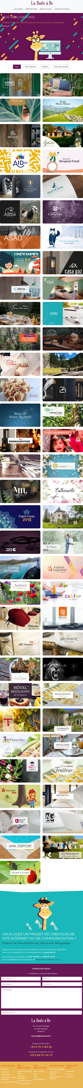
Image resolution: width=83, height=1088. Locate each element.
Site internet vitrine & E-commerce (63, 211)
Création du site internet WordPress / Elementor (20, 415)
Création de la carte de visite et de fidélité (63, 491)
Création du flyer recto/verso (20, 567)
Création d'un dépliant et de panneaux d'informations (63, 110)
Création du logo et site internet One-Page (63, 669)
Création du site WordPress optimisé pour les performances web (63, 261)
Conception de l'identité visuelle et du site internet (63, 592)
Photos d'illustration (63, 796)
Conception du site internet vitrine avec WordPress (20, 84)
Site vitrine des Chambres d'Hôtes (63, 847)
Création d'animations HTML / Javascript (20, 796)
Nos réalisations (40, 1067)
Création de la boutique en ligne (20, 720)
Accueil (4, 1069)
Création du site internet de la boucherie (20, 389)
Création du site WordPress (20, 186)
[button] (17, 67)
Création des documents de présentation (20, 338)
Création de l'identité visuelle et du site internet (20, 237)
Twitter (69, 1074)
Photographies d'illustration (63, 745)
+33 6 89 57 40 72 (41, 1055)
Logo (35, 1074)
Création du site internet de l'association (63, 440)
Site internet (38, 1071)
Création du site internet (63, 338)
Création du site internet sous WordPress (63, 288)
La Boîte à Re (42, 3)
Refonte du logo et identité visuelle (63, 567)
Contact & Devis (61, 9)
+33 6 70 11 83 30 (41, 1047)
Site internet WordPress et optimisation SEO (20, 491)
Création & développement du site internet (63, 542)
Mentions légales (57, 1069)
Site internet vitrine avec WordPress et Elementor (20, 364)
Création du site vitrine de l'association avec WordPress (20, 160)
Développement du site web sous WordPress (20, 542)
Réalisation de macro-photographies (20, 872)
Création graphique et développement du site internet (63, 718)
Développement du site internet (20, 465)
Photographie (39, 1079)
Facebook (70, 1071)
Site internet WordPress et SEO (63, 313)
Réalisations (46, 9)
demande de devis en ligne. (47, 960)
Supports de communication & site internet (20, 440)
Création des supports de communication (20, 770)
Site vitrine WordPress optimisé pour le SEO (20, 288)
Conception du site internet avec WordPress (63, 84)
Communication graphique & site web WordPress (63, 516)
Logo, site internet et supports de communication (63, 643)
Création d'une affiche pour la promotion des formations (20, 820)
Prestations (31, 9)
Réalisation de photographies (63, 694)
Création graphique (21, 1077)
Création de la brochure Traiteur (63, 770)
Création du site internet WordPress (63, 389)
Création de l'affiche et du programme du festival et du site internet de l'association (20, 261)
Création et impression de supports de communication (20, 694)
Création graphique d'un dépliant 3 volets (20, 110)
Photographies (23, 1083)
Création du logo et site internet (20, 643)
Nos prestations (23, 1067)
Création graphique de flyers (20, 618)
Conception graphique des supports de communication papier (20, 845)
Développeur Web (9, 1082)
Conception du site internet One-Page (20, 516)
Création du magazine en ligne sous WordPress (63, 465)
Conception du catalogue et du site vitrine (20, 313)
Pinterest (70, 1077)
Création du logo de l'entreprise (20, 135)
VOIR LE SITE (30, 76)
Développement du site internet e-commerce (20, 669)
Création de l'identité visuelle (63, 186)
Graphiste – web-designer (8, 1078)
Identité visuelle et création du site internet (63, 415)
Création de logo (24, 1081)
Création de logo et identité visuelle (63, 821)
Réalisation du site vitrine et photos (63, 135)
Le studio (18, 9)
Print (35, 1077)
